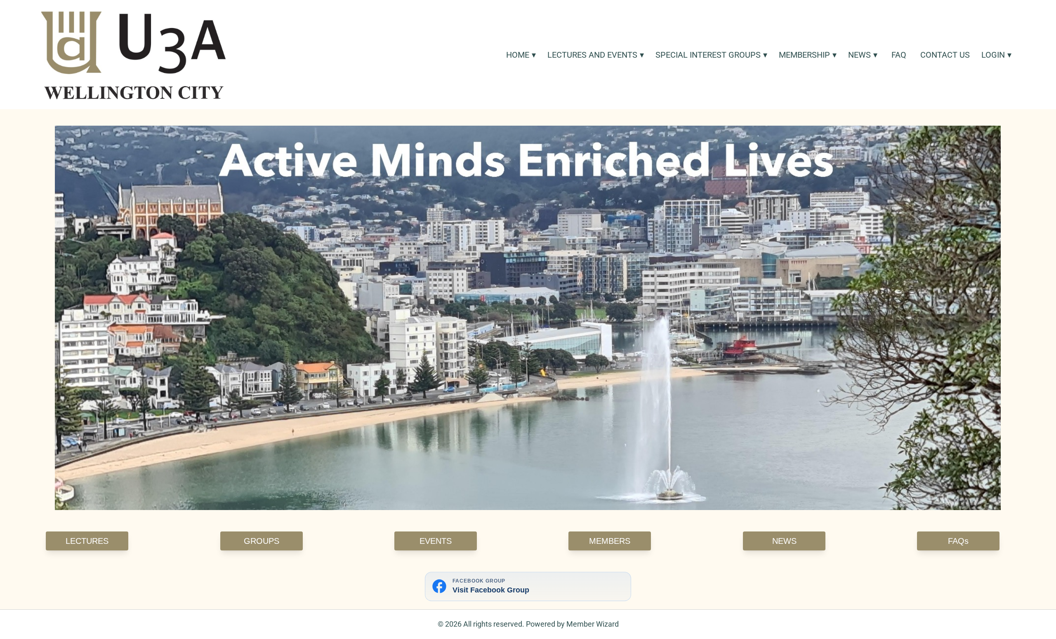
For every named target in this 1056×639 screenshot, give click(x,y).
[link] (133, 54)
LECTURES (87, 540)
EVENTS (436, 540)
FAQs (958, 540)
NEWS (784, 540)
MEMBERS (609, 540)
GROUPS (261, 540)
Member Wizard (592, 624)
